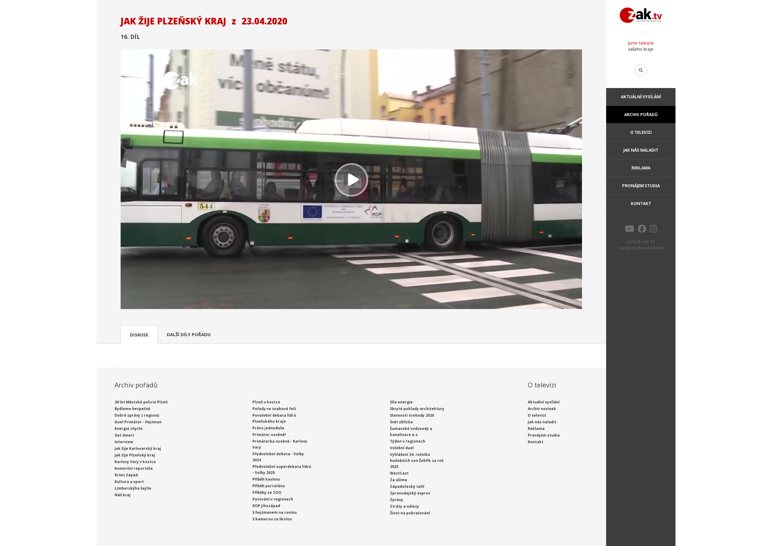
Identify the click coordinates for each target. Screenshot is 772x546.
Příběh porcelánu (268, 485)
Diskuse (139, 335)
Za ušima (398, 479)
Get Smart (124, 435)
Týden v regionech (407, 441)
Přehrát (351, 179)
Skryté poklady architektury (417, 408)
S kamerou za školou (272, 519)
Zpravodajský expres (410, 493)
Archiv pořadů (641, 114)
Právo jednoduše (268, 428)
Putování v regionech (272, 499)
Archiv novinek (542, 408)
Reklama (640, 168)
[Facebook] (642, 230)
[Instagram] (653, 230)
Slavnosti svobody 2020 (412, 415)
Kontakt (641, 203)
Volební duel (402, 447)
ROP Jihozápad (266, 505)
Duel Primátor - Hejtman (138, 421)
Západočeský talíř (407, 486)
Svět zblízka (401, 421)
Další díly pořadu (188, 334)
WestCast (399, 473)
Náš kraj (123, 494)
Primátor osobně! (269, 434)
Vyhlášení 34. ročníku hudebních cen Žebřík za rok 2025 (417, 460)
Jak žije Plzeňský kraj (135, 455)
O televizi (641, 132)
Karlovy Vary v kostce (135, 461)
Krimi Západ (126, 475)
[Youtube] (630, 230)
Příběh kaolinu (266, 479)
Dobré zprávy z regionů (137, 415)
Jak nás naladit (640, 150)
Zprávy (396, 499)
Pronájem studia (641, 185)
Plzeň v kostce (266, 402)
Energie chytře (129, 428)
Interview (124, 441)
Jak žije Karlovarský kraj (138, 448)
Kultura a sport (129, 481)
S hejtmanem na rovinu (274, 512)
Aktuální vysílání (641, 96)
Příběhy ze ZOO (266, 492)
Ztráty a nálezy (404, 506)
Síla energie (401, 402)
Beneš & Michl (650, 248)
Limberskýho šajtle (133, 488)
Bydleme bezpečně (132, 408)
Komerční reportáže (134, 468)
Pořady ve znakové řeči (274, 408)
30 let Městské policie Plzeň (141, 402)
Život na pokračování (410, 513)
